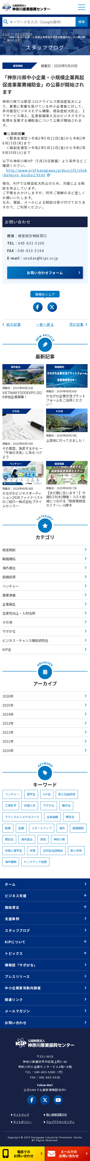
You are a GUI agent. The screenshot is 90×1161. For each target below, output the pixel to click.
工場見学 (10, 805)
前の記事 (13, 324)
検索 (81, 21)
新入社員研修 (66, 794)
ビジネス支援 (15, 895)
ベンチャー (10, 586)
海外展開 (10, 862)
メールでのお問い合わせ (69, 1153)
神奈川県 (59, 839)
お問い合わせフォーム (45, 272)
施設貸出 (12, 907)
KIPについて (15, 941)
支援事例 (12, 918)
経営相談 (9, 549)
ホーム (10, 884)
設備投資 (9, 576)
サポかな (9, 631)
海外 (62, 828)
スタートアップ (42, 828)
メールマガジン (17, 1010)
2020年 (8, 750)
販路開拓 (9, 558)
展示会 (66, 805)
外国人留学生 (13, 850)
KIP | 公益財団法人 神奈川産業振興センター (26, 7)
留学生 (31, 794)
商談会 (71, 817)
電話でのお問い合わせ (23, 1153)
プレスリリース (17, 976)
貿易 (43, 839)
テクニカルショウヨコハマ (22, 817)
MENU (81, 7)
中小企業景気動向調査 (23, 987)
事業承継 (9, 595)
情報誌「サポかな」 (21, 964)
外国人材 (29, 805)
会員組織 (52, 817)
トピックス (14, 953)
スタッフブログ (24, 34)
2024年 (8, 714)
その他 (7, 622)
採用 (32, 850)
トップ (6, 34)
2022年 (8, 732)
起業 (21, 828)
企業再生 (9, 604)
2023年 (8, 723)
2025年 (8, 705)
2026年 (8, 696)
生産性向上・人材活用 (18, 613)
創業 (8, 828)
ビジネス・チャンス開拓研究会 (25, 640)
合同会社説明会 (53, 850)
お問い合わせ (15, 1022)
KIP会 (6, 649)
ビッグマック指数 (35, 862)
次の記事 (76, 324)
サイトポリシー (22, 1122)
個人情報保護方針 (56, 1114)
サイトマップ (21, 1114)
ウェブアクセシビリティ (60, 1122)
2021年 (8, 741)
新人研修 (76, 850)
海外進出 (9, 567)
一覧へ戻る (45, 324)
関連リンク (14, 999)
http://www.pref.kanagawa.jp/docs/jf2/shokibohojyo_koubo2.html (44, 172)
